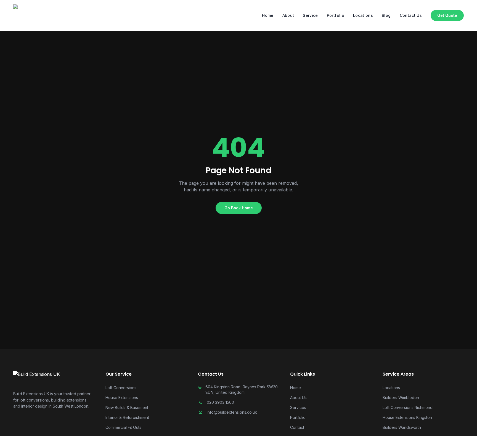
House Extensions (121, 397)
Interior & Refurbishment (127, 417)
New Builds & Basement (126, 407)
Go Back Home (238, 207)
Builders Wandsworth (402, 427)
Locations (363, 15)
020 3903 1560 (220, 402)
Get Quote (447, 15)
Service (310, 15)
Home (267, 15)
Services (298, 407)
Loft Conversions (120, 387)
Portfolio (335, 15)
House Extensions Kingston (407, 417)
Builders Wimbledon (401, 397)
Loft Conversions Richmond (408, 407)
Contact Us (411, 15)
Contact (297, 427)
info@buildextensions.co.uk (232, 412)
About (288, 15)
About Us (298, 397)
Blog (386, 15)
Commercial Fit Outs (123, 427)
